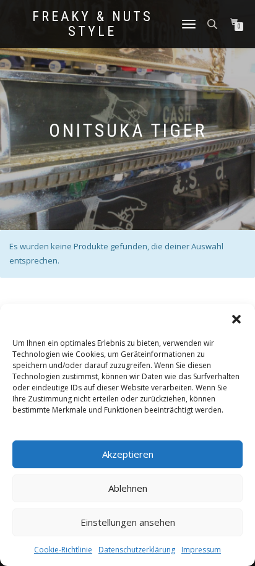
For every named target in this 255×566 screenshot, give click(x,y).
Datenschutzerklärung (136, 549)
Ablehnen (127, 488)
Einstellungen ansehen (127, 522)
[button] (236, 319)
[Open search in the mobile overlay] (213, 23)
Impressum (201, 549)
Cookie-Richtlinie (63, 549)
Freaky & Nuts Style (92, 24)
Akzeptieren (127, 454)
